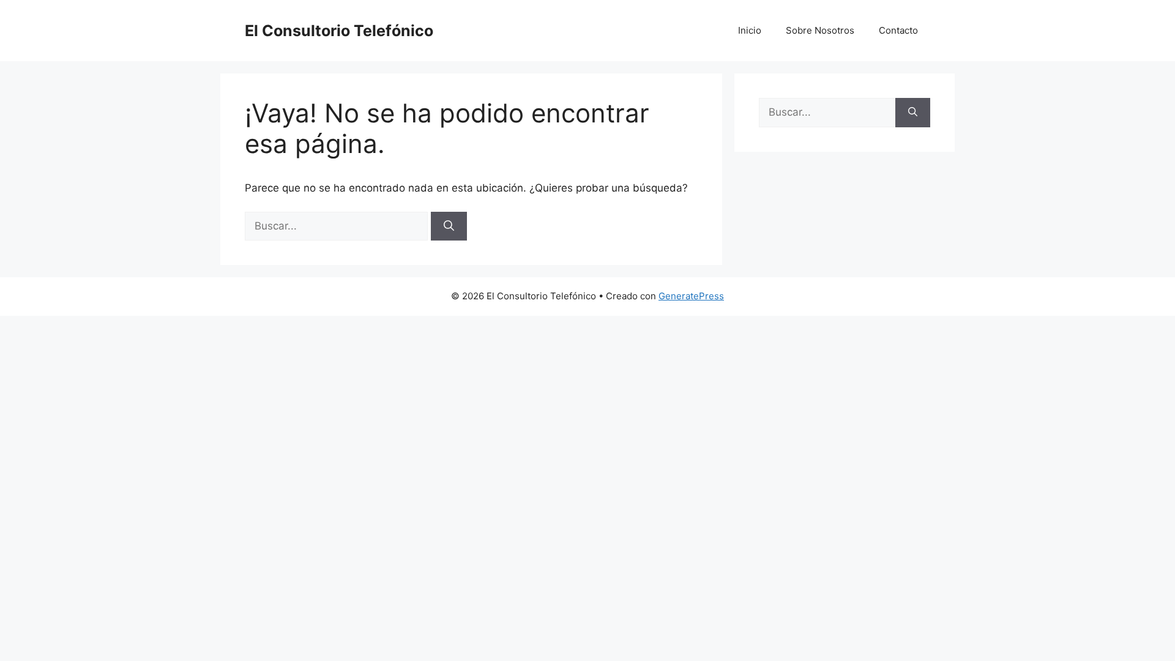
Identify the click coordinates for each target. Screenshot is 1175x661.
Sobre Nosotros (820, 30)
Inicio (749, 30)
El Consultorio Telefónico (339, 30)
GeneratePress (691, 296)
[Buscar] (449, 226)
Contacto (898, 30)
